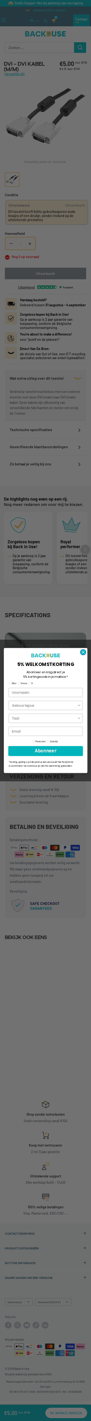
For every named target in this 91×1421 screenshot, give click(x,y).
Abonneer (45, 751)
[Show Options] (79, 705)
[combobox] (44, 705)
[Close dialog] (83, 652)
